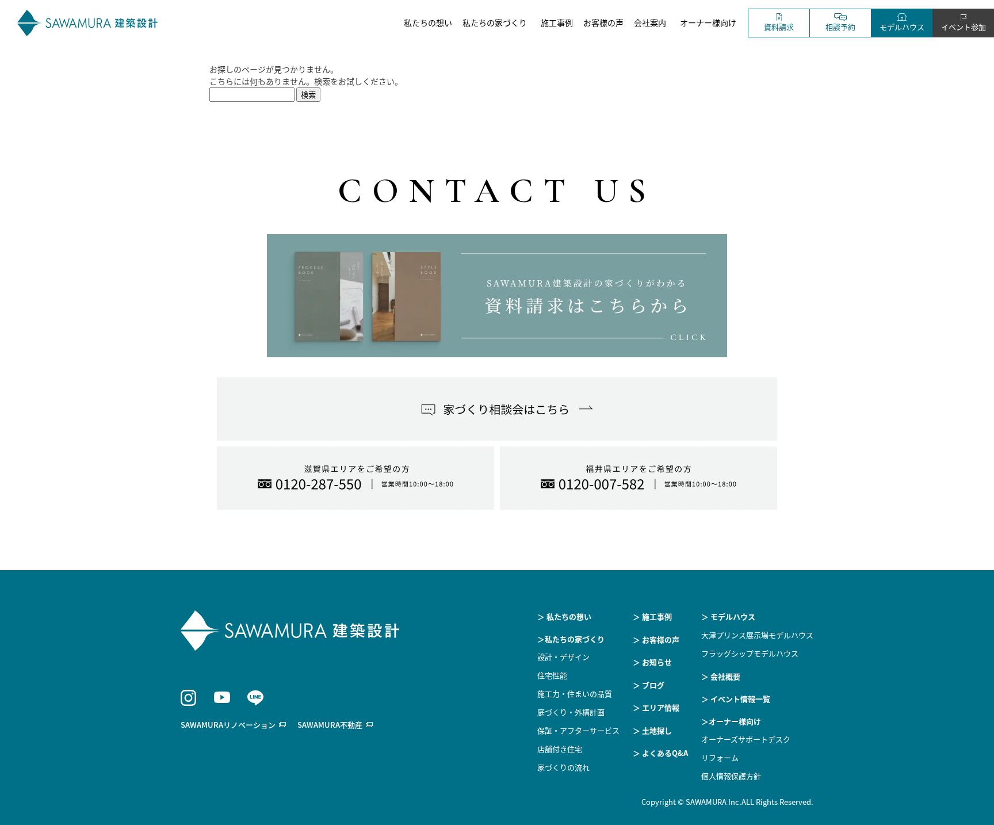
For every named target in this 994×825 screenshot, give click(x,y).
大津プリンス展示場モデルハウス (757, 634)
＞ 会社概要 (720, 676)
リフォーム (720, 757)
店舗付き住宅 (559, 748)
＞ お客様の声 (656, 639)
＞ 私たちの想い (564, 616)
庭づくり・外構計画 (571, 711)
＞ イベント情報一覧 (735, 698)
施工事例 (557, 22)
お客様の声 (603, 22)
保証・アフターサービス (578, 730)
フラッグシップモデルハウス (749, 653)
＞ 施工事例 (652, 616)
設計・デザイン (563, 656)
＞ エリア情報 (656, 707)
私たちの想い (428, 22)
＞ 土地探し (652, 730)
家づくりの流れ (563, 767)
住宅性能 (552, 675)
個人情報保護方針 (731, 775)
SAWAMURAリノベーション (228, 724)
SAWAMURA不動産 (329, 724)
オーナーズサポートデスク (745, 739)
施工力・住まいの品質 (574, 693)
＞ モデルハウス (728, 616)
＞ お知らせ (652, 661)
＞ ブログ (648, 684)
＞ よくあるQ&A (660, 752)
